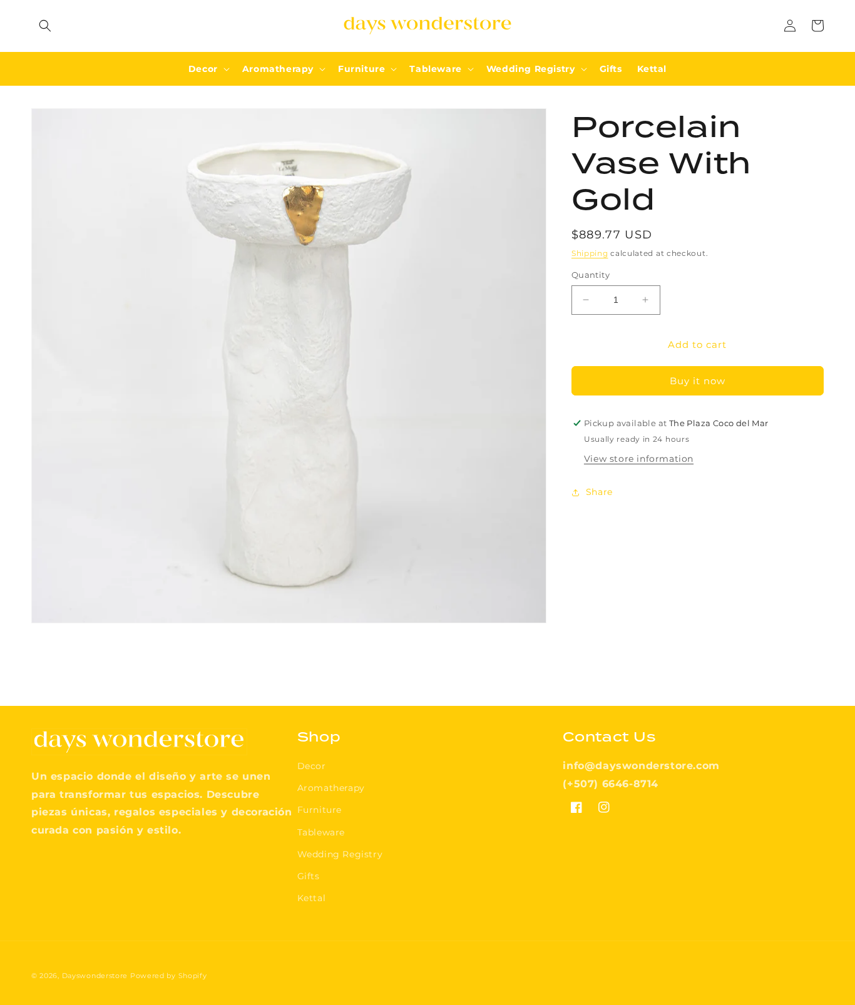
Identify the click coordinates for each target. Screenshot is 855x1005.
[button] (45, 25)
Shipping (589, 253)
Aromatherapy (331, 787)
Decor (311, 766)
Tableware (321, 832)
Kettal (311, 898)
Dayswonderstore (95, 975)
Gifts (308, 876)
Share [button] (599, 491)
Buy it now (697, 381)
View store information (639, 458)
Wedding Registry (340, 854)
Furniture (319, 809)
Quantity (590, 275)
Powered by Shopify (168, 975)
